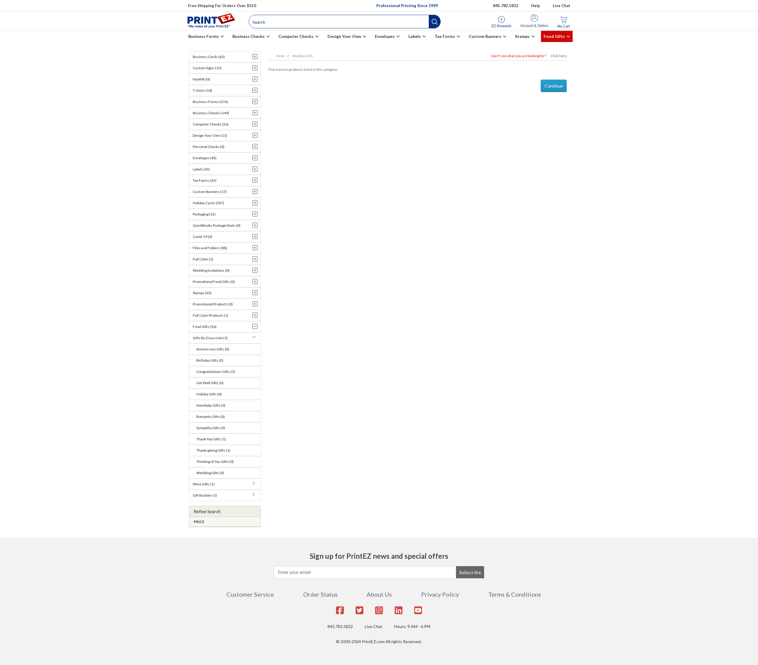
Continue (554, 85)
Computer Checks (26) (211, 124)
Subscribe (470, 572)
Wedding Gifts (302, 56)
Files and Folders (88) (210, 248)
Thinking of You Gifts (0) (215, 461)
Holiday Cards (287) (208, 203)
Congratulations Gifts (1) (215, 371)
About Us (379, 594)
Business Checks (248, 36)
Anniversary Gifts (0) (212, 349)
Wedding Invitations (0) (211, 270)
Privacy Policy (440, 594)
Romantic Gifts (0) (210, 416)
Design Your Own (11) (210, 135)
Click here (559, 56)
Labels (414, 36)
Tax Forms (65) (204, 180)
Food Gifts (554, 36)
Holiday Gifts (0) (209, 394)
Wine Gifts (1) (204, 484)
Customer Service (250, 594)
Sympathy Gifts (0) (210, 428)
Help (535, 5)
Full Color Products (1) (210, 315)
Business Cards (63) (209, 56)
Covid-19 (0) (202, 236)
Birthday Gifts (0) (209, 360)
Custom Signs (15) (207, 68)
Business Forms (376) (210, 101)
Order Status (320, 594)
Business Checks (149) (211, 113)
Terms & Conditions (514, 594)
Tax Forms (445, 36)
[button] (435, 21)
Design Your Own (344, 36)
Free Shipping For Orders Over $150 (222, 5)
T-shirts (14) (202, 90)
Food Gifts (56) (204, 326)
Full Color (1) (203, 259)
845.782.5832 (505, 5)
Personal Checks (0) (208, 146)
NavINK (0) (201, 79)
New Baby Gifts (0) (210, 405)
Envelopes (385, 36)
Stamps (522, 36)
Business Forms (203, 36)
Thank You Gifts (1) (211, 439)
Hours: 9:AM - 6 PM (412, 626)
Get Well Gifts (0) (210, 383)
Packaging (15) (204, 214)
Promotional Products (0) (213, 304)
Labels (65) (201, 169)
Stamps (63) (202, 293)
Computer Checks (296, 36)
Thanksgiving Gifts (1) (213, 450)
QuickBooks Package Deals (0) (216, 225)
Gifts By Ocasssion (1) (210, 338)
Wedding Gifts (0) (210, 473)
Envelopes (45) (204, 158)
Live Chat (561, 5)
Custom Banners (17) (210, 191)
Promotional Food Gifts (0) (214, 281)
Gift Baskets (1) (205, 495)
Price (199, 521)
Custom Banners (485, 36)
